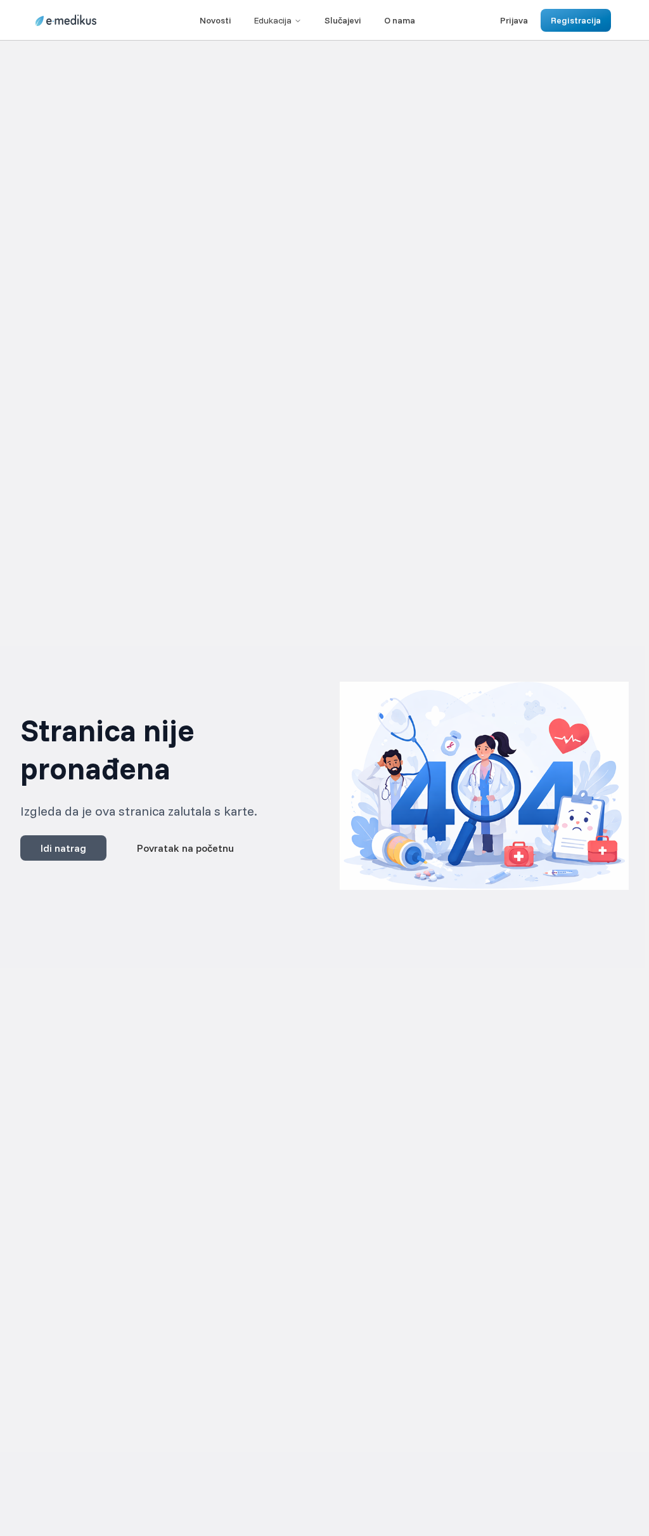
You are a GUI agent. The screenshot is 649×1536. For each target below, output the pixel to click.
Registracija (576, 20)
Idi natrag (63, 848)
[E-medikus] (65, 20)
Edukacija (273, 20)
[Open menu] (112, 20)
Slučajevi (342, 20)
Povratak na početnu (185, 848)
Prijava (514, 20)
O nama (399, 20)
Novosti (215, 20)
